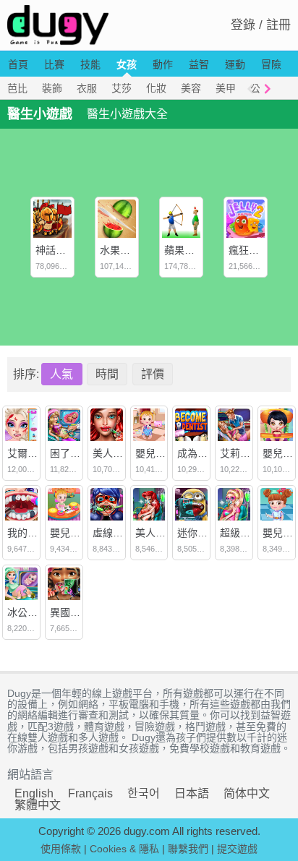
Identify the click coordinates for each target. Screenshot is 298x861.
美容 (191, 88)
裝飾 (52, 88)
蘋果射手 (184, 250)
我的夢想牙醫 (37, 533)
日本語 (191, 793)
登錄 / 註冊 (261, 25)
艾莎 (121, 88)
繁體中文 (37, 805)
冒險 (271, 64)
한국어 (143, 793)
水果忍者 (120, 250)
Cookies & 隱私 (124, 848)
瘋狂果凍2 (252, 250)
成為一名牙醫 (207, 453)
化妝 (156, 88)
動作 (163, 64)
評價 (152, 374)
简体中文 (247, 793)
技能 (90, 64)
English (34, 793)
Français (90, 793)
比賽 (54, 64)
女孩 (126, 64)
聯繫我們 (188, 848)
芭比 (17, 88)
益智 (199, 64)
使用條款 (61, 848)
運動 (235, 64)
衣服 (87, 88)
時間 (107, 374)
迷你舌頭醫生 (207, 533)
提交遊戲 (237, 848)
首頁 (18, 64)
